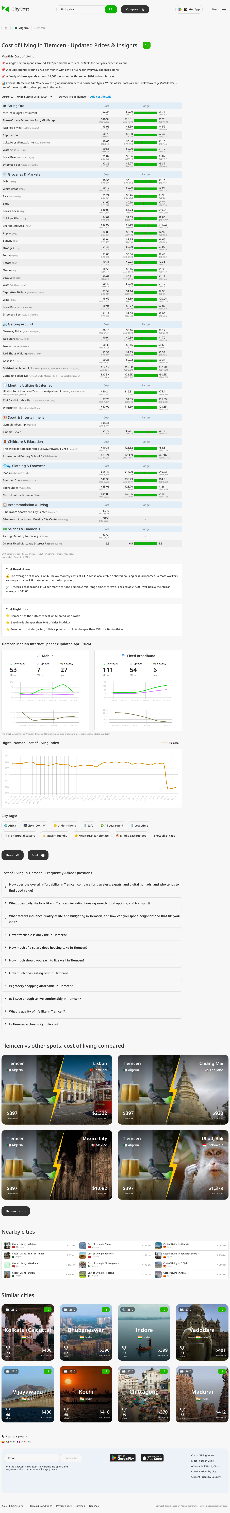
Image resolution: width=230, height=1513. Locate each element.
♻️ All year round (112, 825)
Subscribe (71, 1458)
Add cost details (100, 96)
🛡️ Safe (88, 825)
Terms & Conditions (41, 1506)
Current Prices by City (203, 1471)
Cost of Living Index (202, 1455)
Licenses (94, 1506)
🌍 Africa (10, 825)
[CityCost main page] (16, 9)
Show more (13, 1211)
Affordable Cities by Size (205, 1466)
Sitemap (80, 1506)
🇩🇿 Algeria (22, 28)
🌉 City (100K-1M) (34, 825)
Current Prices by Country (206, 1477)
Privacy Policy (64, 1506)
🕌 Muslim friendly (54, 835)
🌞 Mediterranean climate (92, 835)
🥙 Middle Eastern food (131, 835)
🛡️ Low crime (139, 825)
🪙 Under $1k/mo (65, 825)
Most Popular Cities (202, 1460)
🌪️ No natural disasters (19, 835)
